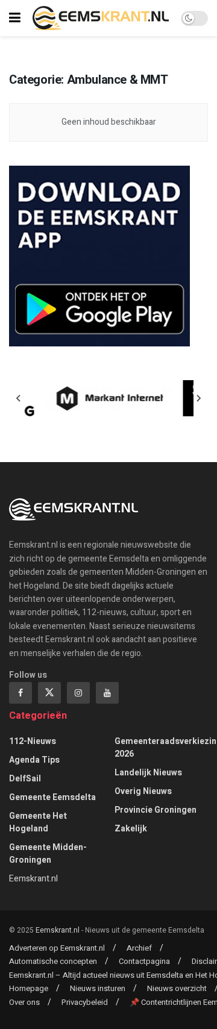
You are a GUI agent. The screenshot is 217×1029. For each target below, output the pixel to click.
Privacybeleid (84, 1002)
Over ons (24, 1002)
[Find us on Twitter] (49, 693)
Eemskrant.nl (33, 878)
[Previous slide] (19, 398)
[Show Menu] (14, 18)
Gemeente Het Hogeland (38, 822)
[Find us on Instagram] (78, 693)
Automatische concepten (53, 961)
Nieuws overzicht (177, 988)
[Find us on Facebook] (20, 693)
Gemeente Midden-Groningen (48, 853)
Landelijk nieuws (148, 772)
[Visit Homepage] (101, 18)
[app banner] (99, 255)
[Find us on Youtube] (107, 693)
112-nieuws (32, 741)
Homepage (28, 988)
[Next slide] (198, 398)
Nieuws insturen (97, 988)
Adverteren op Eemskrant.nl (57, 948)
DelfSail (25, 778)
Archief (139, 948)
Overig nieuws (143, 791)
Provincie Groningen (156, 810)
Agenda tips (34, 760)
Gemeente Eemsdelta (52, 797)
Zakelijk (131, 828)
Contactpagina (144, 961)
